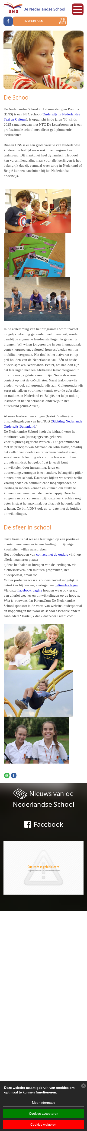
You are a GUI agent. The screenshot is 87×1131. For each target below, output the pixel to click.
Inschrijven (33, 21)
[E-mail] (7, 775)
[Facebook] (14, 775)
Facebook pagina (29, 590)
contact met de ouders (52, 554)
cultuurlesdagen (66, 585)
